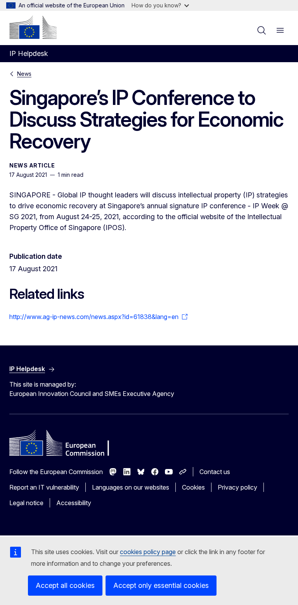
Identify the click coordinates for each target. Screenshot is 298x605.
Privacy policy (237, 487)
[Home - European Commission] (33, 27)
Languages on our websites (130, 487)
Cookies (193, 487)
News (24, 73)
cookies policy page (148, 552)
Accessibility (73, 503)
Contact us (214, 472)
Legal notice (26, 503)
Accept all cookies (65, 585)
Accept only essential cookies (161, 585)
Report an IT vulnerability (44, 487)
